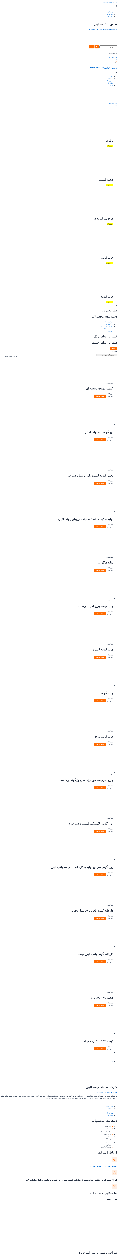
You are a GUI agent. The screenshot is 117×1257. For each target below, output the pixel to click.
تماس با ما (110, 14)
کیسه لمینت (108, 328)
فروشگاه (110, 12)
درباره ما (110, 16)
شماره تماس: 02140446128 (103, 67)
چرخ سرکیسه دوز (107, 326)
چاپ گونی (109, 324)
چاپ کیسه (109, 322)
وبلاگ (111, 19)
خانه (112, 9)
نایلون (110, 331)
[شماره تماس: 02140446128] (116, 62)
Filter (113, 348)
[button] (58, 6)
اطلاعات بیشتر (100, 396)
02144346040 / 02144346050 (103, 1166)
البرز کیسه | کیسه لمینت (110, 2)
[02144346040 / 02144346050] (114, 1161)
